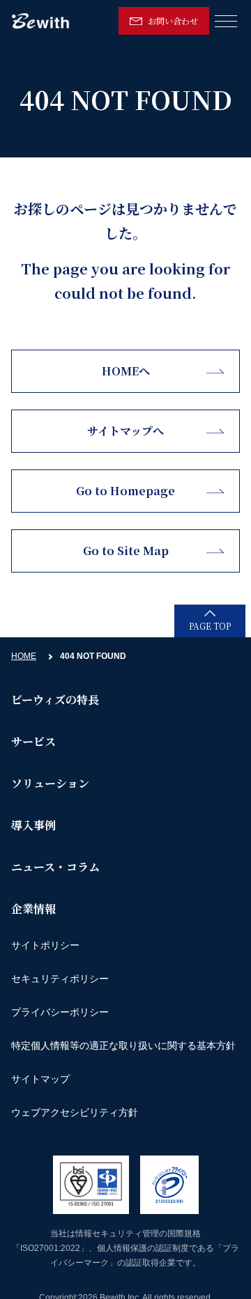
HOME (23, 656)
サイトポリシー (45, 945)
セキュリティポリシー (60, 978)
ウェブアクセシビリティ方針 (74, 1112)
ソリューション (50, 783)
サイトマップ (40, 1078)
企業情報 (33, 909)
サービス (33, 741)
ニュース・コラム (55, 867)
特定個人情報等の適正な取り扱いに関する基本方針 (123, 1045)
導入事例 (33, 825)
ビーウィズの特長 (55, 700)
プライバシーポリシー (60, 1012)
